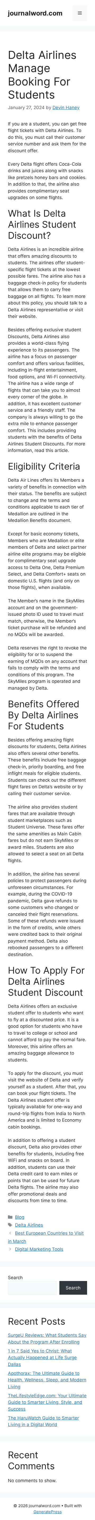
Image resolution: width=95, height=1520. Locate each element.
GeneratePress (48, 1511)
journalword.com (35, 13)
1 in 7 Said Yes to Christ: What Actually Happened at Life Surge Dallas (42, 1357)
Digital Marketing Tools (39, 1249)
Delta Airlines (29, 1225)
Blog (19, 1217)
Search (15, 1277)
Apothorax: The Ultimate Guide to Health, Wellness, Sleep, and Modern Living (47, 1380)
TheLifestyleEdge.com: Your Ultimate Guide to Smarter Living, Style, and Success (47, 1402)
